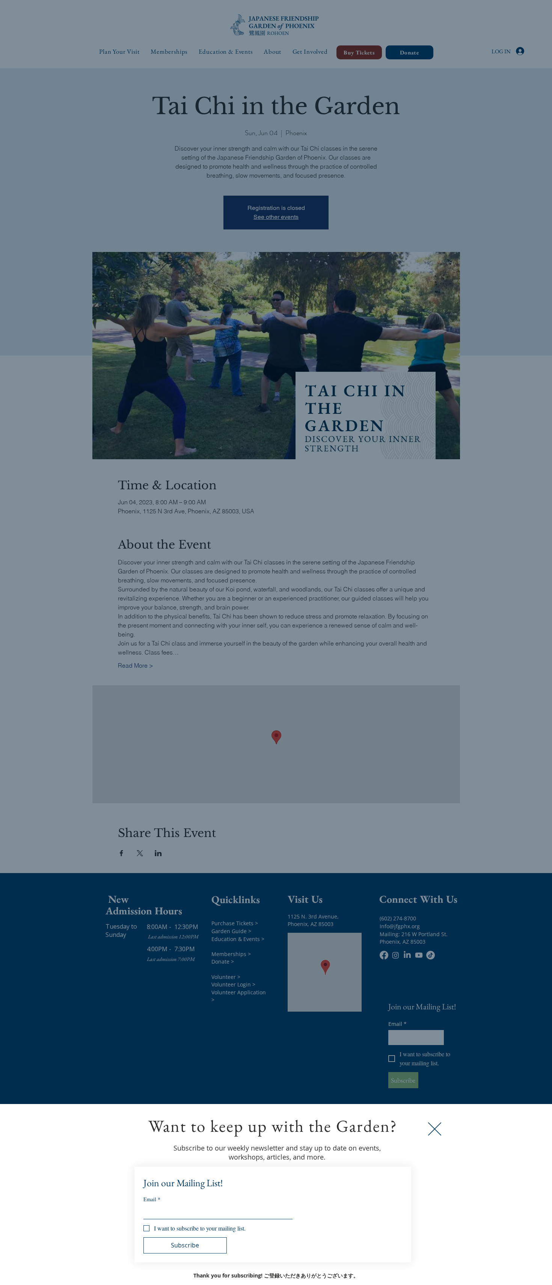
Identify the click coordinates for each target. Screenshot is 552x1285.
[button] (434, 1129)
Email (151, 1199)
